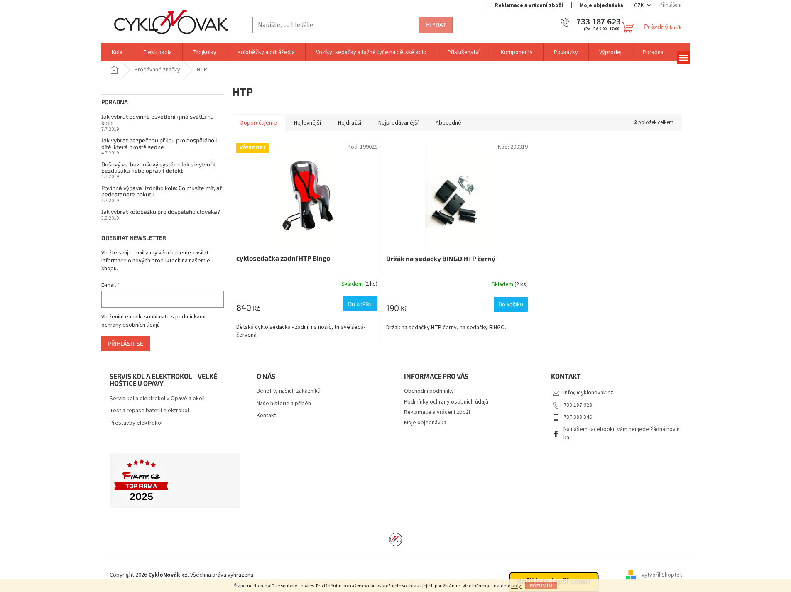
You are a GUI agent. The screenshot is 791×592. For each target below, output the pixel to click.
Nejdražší (349, 123)
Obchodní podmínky (429, 391)
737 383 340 (577, 417)
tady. (516, 586)
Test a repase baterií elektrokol (149, 411)
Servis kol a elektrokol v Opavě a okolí (157, 399)
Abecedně (448, 123)
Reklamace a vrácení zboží (529, 5)
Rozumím (541, 585)
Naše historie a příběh (284, 404)
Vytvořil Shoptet (662, 575)
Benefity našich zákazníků (289, 391)
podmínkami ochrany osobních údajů (153, 321)
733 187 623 (577, 405)
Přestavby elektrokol (136, 423)
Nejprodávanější (398, 123)
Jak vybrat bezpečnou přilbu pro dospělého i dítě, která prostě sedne (159, 143)
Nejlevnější (307, 123)
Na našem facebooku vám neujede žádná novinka (621, 433)
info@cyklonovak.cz (588, 393)
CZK (639, 5)
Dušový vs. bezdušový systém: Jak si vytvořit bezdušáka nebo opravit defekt (158, 167)
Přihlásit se (125, 343)
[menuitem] (117, 52)
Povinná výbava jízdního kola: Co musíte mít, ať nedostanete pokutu (161, 191)
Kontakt (266, 416)
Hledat (436, 24)
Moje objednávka (601, 5)
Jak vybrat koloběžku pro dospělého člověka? (160, 211)
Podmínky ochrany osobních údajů (446, 402)
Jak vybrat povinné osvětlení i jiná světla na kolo (157, 119)
